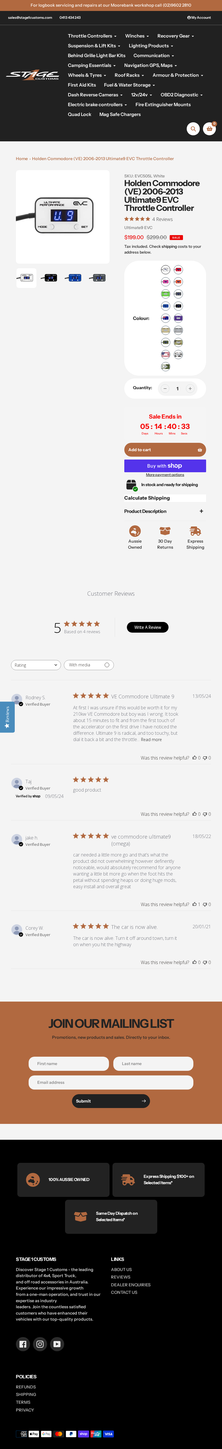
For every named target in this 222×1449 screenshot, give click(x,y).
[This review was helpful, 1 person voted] (195, 904)
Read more (151, 739)
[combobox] (36, 665)
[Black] (178, 306)
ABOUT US (121, 1269)
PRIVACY (25, 1410)
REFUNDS (26, 1387)
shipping (169, 246)
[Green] (165, 294)
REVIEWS (120, 1277)
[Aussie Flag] (165, 318)
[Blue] (165, 306)
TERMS (23, 1402)
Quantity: (142, 387)
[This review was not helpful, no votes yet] (205, 758)
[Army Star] (165, 366)
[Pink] (165, 281)
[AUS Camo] (178, 342)
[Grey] (178, 294)
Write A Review (147, 627)
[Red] (178, 269)
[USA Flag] (165, 354)
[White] (165, 269)
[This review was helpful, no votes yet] (195, 758)
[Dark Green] (165, 342)
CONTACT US (124, 1292)
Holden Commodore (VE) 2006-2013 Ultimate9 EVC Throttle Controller (103, 158)
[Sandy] (165, 330)
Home (22, 158)
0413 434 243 (70, 17)
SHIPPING (26, 1394)
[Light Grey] (178, 330)
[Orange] (178, 281)
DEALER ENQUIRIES (131, 1284)
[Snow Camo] (178, 354)
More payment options (165, 475)
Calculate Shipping (147, 498)
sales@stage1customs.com (30, 17)
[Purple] (178, 318)
